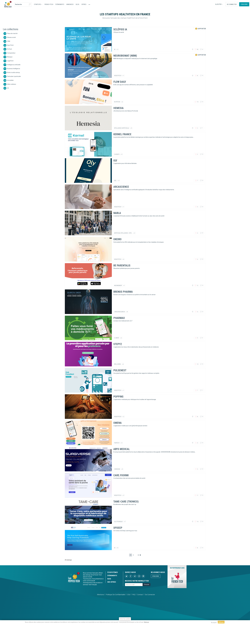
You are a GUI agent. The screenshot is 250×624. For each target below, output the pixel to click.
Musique (9, 57)
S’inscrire (244, 4)
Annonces (70, 4)
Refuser (146, 622)
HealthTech (117, 75)
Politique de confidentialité (115, 595)
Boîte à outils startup (13, 72)
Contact (140, 595)
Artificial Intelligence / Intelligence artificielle (129, 233)
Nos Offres (111, 582)
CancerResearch (119, 312)
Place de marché (12, 33)
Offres (83, 4)
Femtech (116, 443)
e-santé (116, 338)
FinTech (9, 49)
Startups (37, 4)
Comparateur (11, 53)
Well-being (117, 364)
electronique (118, 521)
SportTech (10, 45)
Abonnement (118, 285)
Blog (77, 4)
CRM (8, 41)
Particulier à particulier (14, 76)
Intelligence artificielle (13, 64)
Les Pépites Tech (7, 4)
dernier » (140, 555)
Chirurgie (117, 469)
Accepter (214, 622)
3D (8, 88)
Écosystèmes (112, 572)
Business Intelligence (13, 68)
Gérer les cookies (125, 619)
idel (115, 180)
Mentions (100, 595)
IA (114, 548)
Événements (59, 4)
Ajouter (218, 4)
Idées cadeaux (11, 84)
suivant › (138, 555)
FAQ (133, 595)
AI (114, 49)
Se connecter (232, 4)
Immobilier (10, 80)
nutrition (117, 102)
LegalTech (10, 60)
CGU (128, 595)
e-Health (116, 154)
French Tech (49, 4)
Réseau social (11, 37)
